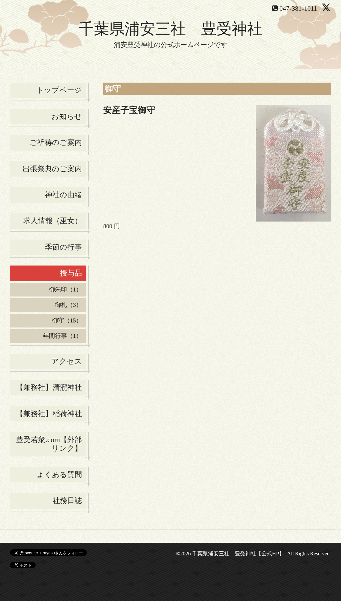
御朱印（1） (65, 289)
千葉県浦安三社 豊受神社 (170, 28)
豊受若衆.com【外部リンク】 (49, 443)
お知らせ (67, 116)
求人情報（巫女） (52, 221)
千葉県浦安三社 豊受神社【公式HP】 (238, 553)
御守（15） (67, 320)
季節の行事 (63, 247)
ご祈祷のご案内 (56, 142)
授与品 (71, 273)
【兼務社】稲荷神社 (49, 413)
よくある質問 (59, 474)
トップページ (59, 90)
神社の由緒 (63, 195)
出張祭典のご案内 (52, 169)
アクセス (66, 361)
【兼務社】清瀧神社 (49, 387)
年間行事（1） (62, 335)
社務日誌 (67, 500)
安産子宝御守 (129, 110)
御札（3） (68, 304)
